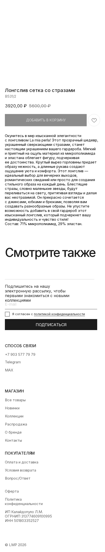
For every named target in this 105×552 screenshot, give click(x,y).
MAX (9, 370)
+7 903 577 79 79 (20, 354)
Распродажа (16, 424)
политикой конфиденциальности (59, 314)
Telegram (13, 362)
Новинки (12, 408)
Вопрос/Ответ (18, 478)
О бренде (13, 432)
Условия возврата (20, 470)
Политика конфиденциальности (24, 501)
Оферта (12, 491)
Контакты (13, 440)
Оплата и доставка (21, 462)
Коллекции (14, 416)
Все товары (15, 400)
